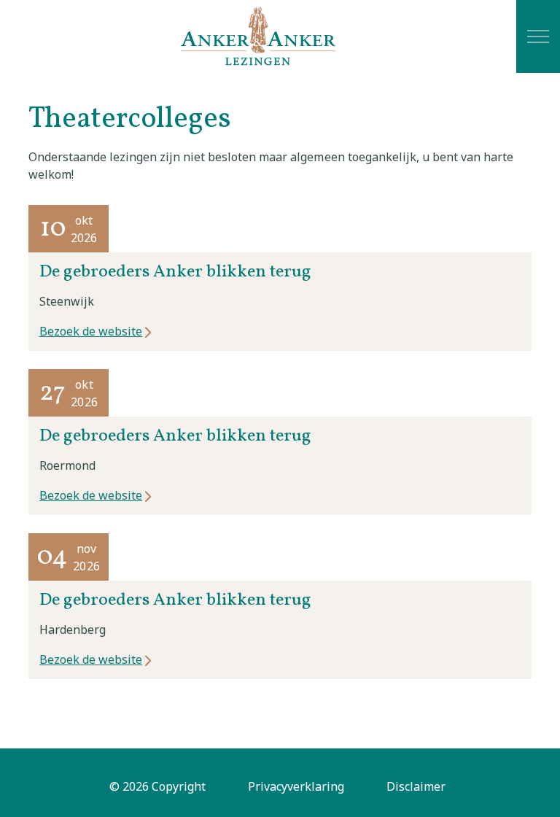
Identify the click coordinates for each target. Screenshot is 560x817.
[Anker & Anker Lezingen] (258, 36)
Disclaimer (416, 786)
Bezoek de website (90, 331)
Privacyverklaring (296, 786)
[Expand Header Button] (538, 36)
